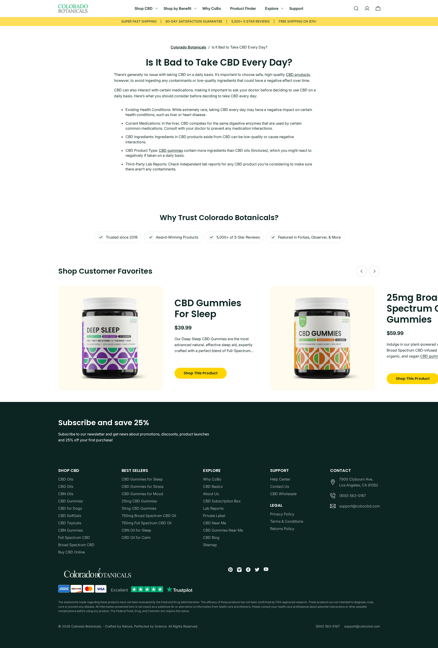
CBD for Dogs (70, 508)
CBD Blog (211, 537)
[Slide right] (374, 271)
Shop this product (201, 373)
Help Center (280, 479)
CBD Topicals (69, 523)
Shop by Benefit (177, 8)
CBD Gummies (70, 501)
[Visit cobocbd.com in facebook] (246, 570)
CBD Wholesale (283, 493)
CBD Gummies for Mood (142, 493)
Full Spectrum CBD (74, 537)
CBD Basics (213, 486)
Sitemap (210, 545)
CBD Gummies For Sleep (208, 308)
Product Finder (243, 8)
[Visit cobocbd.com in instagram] (238, 570)
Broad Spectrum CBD (76, 545)
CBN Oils (65, 493)
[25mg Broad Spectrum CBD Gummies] (322, 338)
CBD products (298, 74)
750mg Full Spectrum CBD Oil (147, 523)
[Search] (356, 8)
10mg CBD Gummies (139, 508)
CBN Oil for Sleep (136, 530)
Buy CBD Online (71, 552)
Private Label (214, 515)
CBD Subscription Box (222, 501)
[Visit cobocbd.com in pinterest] (229, 570)
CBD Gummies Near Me (223, 530)
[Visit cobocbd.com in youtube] (264, 569)
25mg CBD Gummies (139, 501)
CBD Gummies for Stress (143, 486)
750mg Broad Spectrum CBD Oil (149, 515)
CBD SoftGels (69, 515)
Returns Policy (282, 528)
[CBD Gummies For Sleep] (110, 338)
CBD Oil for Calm (136, 537)
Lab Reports (213, 508)
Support (296, 8)
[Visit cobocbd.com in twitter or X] (255, 570)
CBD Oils (65, 479)
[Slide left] (361, 271)
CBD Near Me (214, 523)
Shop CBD (144, 8)
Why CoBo (211, 8)
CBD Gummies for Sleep (142, 479)
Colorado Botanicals (188, 47)
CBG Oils (65, 486)
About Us (211, 493)
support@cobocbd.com (359, 506)
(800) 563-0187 (352, 495)
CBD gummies (171, 150)
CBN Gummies (70, 530)
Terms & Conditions (286, 521)
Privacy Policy (282, 514)
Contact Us (279, 486)
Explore (271, 8)
